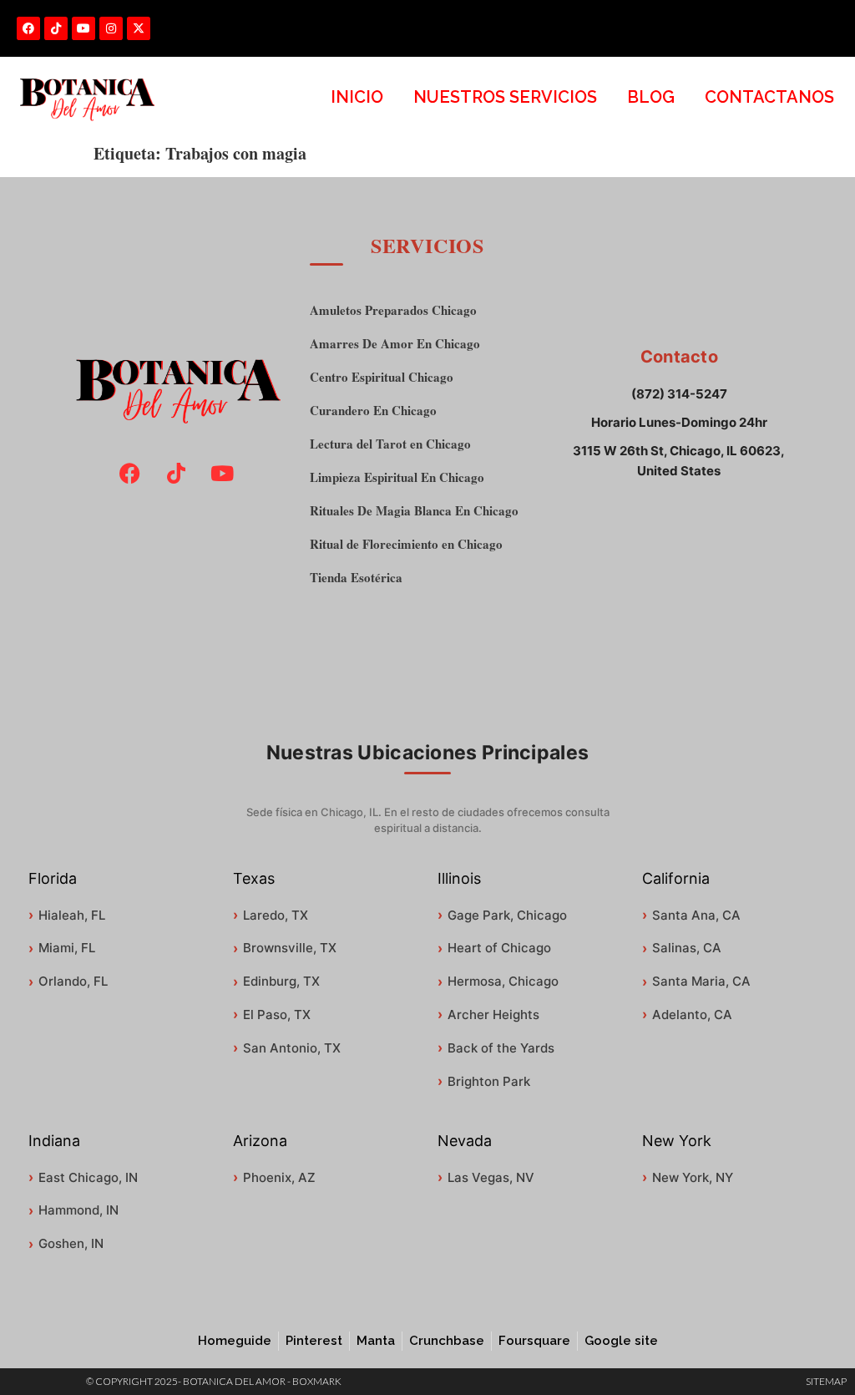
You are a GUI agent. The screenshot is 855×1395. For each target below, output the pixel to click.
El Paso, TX (277, 1014)
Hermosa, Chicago (503, 981)
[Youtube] (83, 28)
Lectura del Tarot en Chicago (390, 444)
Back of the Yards (501, 1048)
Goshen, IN (71, 1243)
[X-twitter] (138, 28)
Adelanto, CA (692, 1014)
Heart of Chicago (499, 948)
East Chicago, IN (88, 1177)
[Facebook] (28, 28)
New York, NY (692, 1177)
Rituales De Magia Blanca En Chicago (414, 511)
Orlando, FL (73, 981)
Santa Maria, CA (701, 981)
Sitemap (826, 1381)
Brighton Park (489, 1081)
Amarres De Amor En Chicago (395, 344)
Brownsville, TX (289, 948)
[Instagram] (111, 28)
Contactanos (769, 97)
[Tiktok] (56, 28)
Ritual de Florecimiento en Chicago (406, 544)
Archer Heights (493, 1014)
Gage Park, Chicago (507, 915)
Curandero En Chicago (373, 410)
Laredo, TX (275, 915)
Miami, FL (66, 948)
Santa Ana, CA (696, 915)
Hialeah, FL (71, 915)
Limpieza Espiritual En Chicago (397, 477)
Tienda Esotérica (356, 577)
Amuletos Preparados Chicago (393, 310)
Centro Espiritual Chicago (381, 377)
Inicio (357, 97)
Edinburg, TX (281, 981)
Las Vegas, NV (491, 1177)
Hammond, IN (78, 1210)
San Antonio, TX (292, 1048)
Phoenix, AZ (279, 1177)
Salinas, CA (686, 948)
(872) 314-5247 (679, 394)
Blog (651, 97)
